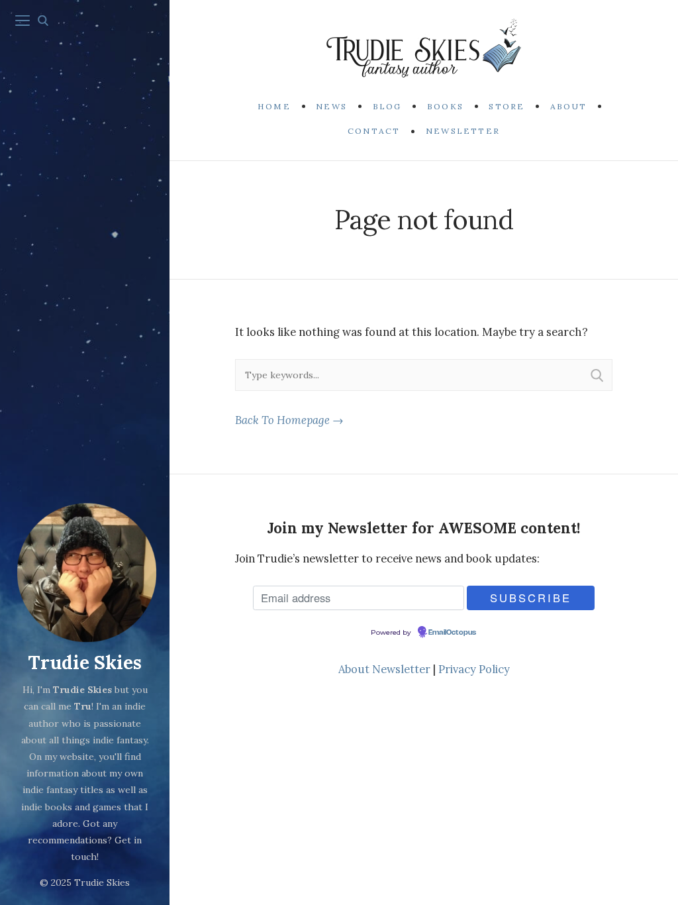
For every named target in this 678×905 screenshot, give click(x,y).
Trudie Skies (85, 662)
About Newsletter (384, 669)
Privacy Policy (474, 669)
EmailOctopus (452, 632)
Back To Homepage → (289, 420)
